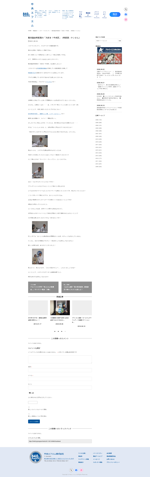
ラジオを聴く (82, 453)
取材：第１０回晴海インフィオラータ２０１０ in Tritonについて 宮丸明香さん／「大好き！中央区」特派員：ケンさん (68, 14)
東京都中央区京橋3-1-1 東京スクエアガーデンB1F (59, 458)
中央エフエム (72, 474)
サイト (30, 384)
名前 (30, 367)
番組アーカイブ (97, 456)
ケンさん (49, 82)
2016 (97, 147)
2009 (97, 166)
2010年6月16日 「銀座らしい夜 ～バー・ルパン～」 (44, 114)
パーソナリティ (97, 453)
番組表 (80, 456)
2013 (97, 155)
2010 (97, 164)
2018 (97, 142)
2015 (97, 150)
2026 (97, 120)
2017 (97, 144)
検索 (120, 40)
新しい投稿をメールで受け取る (37, 416)
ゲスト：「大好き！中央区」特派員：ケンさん (54, 12)
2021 (97, 133)
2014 (97, 153)
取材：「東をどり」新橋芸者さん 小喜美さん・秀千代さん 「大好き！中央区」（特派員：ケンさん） (40, 14)
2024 (97, 125)
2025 (97, 122)
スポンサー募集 (97, 462)
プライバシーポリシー (113, 462)
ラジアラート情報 (83, 459)
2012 (97, 158)
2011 (97, 161)
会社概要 (109, 453)
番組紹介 (81, 462)
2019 (97, 139)
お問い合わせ (111, 459)
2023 (97, 128)
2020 (97, 136)
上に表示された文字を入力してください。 (40, 397)
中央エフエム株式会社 (54, 453)
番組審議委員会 (111, 456)
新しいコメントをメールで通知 (37, 409)
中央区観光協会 (42, 68)
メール (30, 375)
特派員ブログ (32, 73)
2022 (97, 131)
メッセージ (96, 459)
